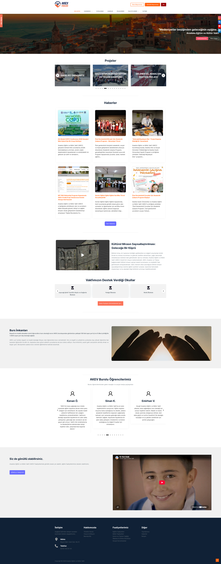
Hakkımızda (87, 11)
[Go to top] (217, 560)
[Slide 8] (112, 88)
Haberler (110, 11)
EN (163, 4)
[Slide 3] (100, 88)
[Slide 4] (102, 88)
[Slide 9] (115, 88)
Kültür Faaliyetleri (118, 534)
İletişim (145, 11)
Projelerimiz (120, 11)
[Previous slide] (57, 75)
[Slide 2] (98, 88)
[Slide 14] (125, 88)
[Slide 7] (109, 88)
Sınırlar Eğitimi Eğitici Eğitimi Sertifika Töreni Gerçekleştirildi (110, 196)
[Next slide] (163, 75)
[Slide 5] (104, 88)
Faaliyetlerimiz (132, 11)
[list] (110, 75)
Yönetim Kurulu (88, 532)
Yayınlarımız (100, 11)
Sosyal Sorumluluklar (119, 541)
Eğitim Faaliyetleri (118, 532)
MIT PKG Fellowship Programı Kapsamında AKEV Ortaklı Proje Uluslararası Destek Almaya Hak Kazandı (72, 197)
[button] (82, 255)
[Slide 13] (123, 88)
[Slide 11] (119, 88)
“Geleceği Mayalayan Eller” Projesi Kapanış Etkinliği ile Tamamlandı (146, 140)
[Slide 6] (106, 88)
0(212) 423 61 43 (66, 548)
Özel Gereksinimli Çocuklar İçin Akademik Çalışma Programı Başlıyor (146, 196)
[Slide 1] (96, 88)
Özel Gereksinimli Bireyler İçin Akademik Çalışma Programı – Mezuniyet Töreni (108, 140)
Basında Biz (87, 536)
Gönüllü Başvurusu (152, 4)
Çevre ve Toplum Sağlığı (121, 536)
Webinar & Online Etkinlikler (122, 538)
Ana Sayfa (77, 11)
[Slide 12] (121, 88)
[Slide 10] (117, 88)
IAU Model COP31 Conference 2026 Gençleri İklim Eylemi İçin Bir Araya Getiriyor (73, 140)
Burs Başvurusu (137, 4)
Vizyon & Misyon (89, 534)
